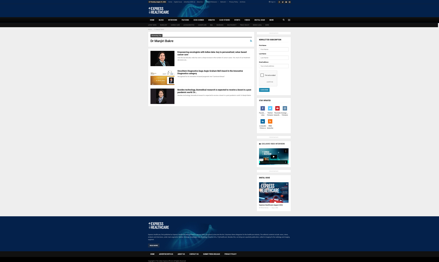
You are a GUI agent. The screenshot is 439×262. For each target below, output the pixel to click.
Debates (211, 20)
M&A (211, 25)
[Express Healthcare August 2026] (274, 192)
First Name (262, 45)
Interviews (172, 20)
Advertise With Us (189, 2)
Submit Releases (211, 2)
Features (185, 20)
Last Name (262, 54)
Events (237, 20)
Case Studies (224, 20)
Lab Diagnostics (188, 25)
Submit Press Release (211, 254)
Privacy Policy (233, 2)
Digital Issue (178, 2)
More (267, 25)
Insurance (219, 25)
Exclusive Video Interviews (273, 144)
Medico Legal (257, 25)
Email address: (264, 62)
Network (223, 2)
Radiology (163, 25)
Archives (242, 2)
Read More (154, 245)
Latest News (152, 25)
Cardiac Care (175, 25)
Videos (247, 20)
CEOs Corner (199, 20)
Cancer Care (202, 25)
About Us (200, 2)
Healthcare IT (231, 25)
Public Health (244, 25)
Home (170, 2)
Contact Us (194, 254)
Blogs (161, 20)
